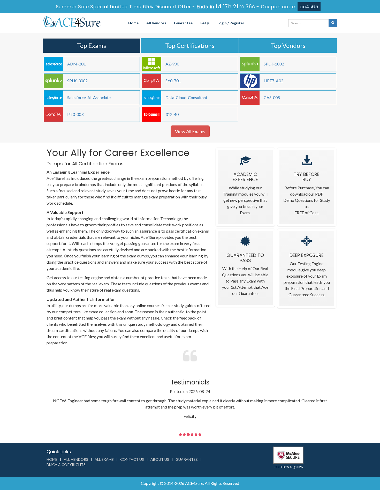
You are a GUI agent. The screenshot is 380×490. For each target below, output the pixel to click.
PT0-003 (75, 114)
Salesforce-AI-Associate (89, 97)
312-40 (172, 114)
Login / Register (230, 23)
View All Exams (190, 131)
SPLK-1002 (274, 63)
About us (159, 459)
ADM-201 (76, 63)
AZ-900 (172, 63)
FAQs (205, 23)
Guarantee (183, 23)
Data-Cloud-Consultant (186, 97)
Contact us (132, 459)
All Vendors (156, 23)
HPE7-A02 (273, 80)
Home (133, 23)
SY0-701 (173, 80)
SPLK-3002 (77, 80)
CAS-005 (272, 97)
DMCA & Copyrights (66, 464)
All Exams (104, 459)
